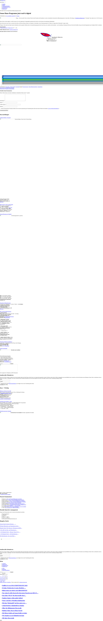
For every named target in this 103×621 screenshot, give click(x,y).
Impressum (4, 569)
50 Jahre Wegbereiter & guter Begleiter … (14, 588)
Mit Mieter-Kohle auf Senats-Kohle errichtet (14, 613)
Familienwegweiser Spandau (5, 411)
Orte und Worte (4, 7)
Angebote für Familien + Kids (6, 401)
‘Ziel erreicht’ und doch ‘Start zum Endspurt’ (13, 502)
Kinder (14, 86)
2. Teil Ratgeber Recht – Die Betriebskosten (9, 534)
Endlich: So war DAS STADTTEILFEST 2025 (14, 585)
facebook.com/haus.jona (13, 29)
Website (1, 106)
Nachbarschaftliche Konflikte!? (6, 341)
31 (4, 580)
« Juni (1, 581)
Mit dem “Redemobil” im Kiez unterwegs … (14, 603)
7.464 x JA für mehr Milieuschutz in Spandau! (14, 498)
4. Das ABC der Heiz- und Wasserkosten (8, 530)
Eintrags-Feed (4, 564)
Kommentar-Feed (5, 565)
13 (0, 577)
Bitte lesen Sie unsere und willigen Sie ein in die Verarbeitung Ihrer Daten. (17, 383)
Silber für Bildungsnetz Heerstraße (12, 608)
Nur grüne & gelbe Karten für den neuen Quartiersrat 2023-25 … (20, 593)
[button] (2, 77)
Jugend (11, 86)
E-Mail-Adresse (3, 104)
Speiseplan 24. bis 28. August (6, 393)
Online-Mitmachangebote (32, 86)
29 (2, 580)
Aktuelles (3, 4)
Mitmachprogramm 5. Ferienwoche (6, 27)
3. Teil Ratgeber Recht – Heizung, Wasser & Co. (10, 532)
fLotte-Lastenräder (3, 348)
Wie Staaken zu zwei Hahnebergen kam (13, 615)
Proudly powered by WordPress (5, 582)
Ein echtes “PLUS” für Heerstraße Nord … (14, 595)
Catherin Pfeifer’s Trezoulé (5, 117)
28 (1, 580)
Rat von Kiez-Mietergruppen (5, 311)
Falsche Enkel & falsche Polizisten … (8, 524)
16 (3, 577)
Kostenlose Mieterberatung (5, 302)
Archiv (3, 568)
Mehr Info (10, 207)
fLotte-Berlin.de (6, 360)
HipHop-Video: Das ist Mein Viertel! (12, 610)
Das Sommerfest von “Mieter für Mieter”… (12, 507)
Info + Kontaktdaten (5, 345)
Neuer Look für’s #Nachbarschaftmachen (13, 600)
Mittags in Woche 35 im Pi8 (5, 391)
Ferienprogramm (25, 86)
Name (1, 102)
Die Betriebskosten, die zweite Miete (8, 536)
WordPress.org (4, 566)
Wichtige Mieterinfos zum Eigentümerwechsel (9, 526)
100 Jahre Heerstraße (8, 618)
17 (4, 577)
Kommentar (2, 100)
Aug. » (4, 581)
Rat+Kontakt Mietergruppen (9, 316)
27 (0, 580)
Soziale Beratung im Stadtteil (5, 214)
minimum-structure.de (23, 582)
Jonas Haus (8, 86)
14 (1, 577)
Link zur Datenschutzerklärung (53, 108)
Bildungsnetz (4, 8)
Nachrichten (18, 86)
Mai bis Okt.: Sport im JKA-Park (6, 204)
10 (4, 576)
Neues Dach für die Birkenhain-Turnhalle (7, 87)
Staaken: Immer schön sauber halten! (12, 598)
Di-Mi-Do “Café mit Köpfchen (5, 398)
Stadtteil (3, 5)
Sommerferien (40, 86)
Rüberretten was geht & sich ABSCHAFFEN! (14, 590)
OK (0, 620)
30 (3, 580)
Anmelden (4, 563)
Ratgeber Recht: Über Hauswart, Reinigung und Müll (11, 528)
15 (2, 577)
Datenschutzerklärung (12, 383)
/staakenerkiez (7, 317)
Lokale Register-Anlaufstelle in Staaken (13, 605)
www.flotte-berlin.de (7, 361)
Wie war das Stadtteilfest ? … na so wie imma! (12, 505)
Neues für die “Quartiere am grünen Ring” (7, 88)
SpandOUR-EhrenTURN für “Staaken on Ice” (18, 504)
